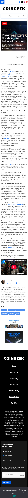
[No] (26, 492)
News (4, 16)
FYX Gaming (11, 313)
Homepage (5, 57)
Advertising (14, 378)
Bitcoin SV (4, 310)
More (24, 16)
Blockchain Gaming (12, 310)
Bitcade (11, 16)
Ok (14, 495)
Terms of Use (14, 384)
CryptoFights (11, 71)
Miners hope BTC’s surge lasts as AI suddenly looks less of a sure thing (11, 1)
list (10, 164)
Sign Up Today (6, 482)
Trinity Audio (15, 64)
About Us (14, 403)
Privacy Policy (14, 390)
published (6, 138)
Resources (17, 16)
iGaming (17, 313)
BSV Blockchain (21, 310)
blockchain (11, 247)
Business (4, 23)
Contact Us (14, 372)
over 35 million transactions (15, 204)
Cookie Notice (14, 397)
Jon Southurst (7, 44)
